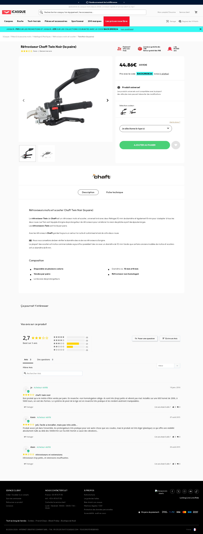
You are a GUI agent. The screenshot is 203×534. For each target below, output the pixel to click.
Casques (8, 21)
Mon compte (162, 12)
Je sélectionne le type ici (133, 128)
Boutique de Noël (68, 521)
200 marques (95, 21)
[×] (200, 29)
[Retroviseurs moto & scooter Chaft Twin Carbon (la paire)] (132, 111)
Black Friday (54, 521)
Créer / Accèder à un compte (17, 495)
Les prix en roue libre (116, 21)
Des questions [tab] (43, 359)
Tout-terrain (34, 21)
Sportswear (77, 21)
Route (20, 21)
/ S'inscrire (171, 12)
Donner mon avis (46, 51)
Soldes (31, 521)
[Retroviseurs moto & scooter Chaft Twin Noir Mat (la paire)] (123, 111)
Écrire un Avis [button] (171, 338)
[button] (174, 407)
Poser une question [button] (146, 338)
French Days (41, 521)
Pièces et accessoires (56, 21)
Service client (184, 12)
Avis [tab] (26, 359)
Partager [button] (29, 407)
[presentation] (79, 2)
